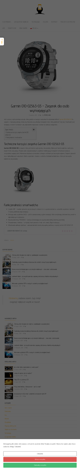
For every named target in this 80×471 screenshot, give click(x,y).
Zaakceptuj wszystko (40, 465)
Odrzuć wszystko (40, 459)
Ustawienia (40, 454)
